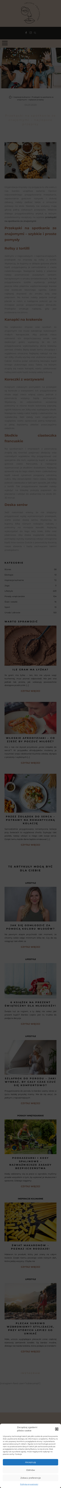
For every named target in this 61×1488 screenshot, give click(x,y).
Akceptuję (30, 1462)
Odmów (30, 1470)
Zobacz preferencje (30, 1477)
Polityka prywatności (29, 1484)
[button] (56, 1429)
